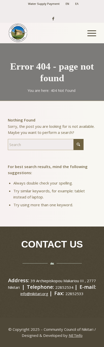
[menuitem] (43, 4)
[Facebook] (52, 18)
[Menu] (89, 33)
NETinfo (76, 335)
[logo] (43, 33)
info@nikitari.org (34, 293)
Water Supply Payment (44, 4)
